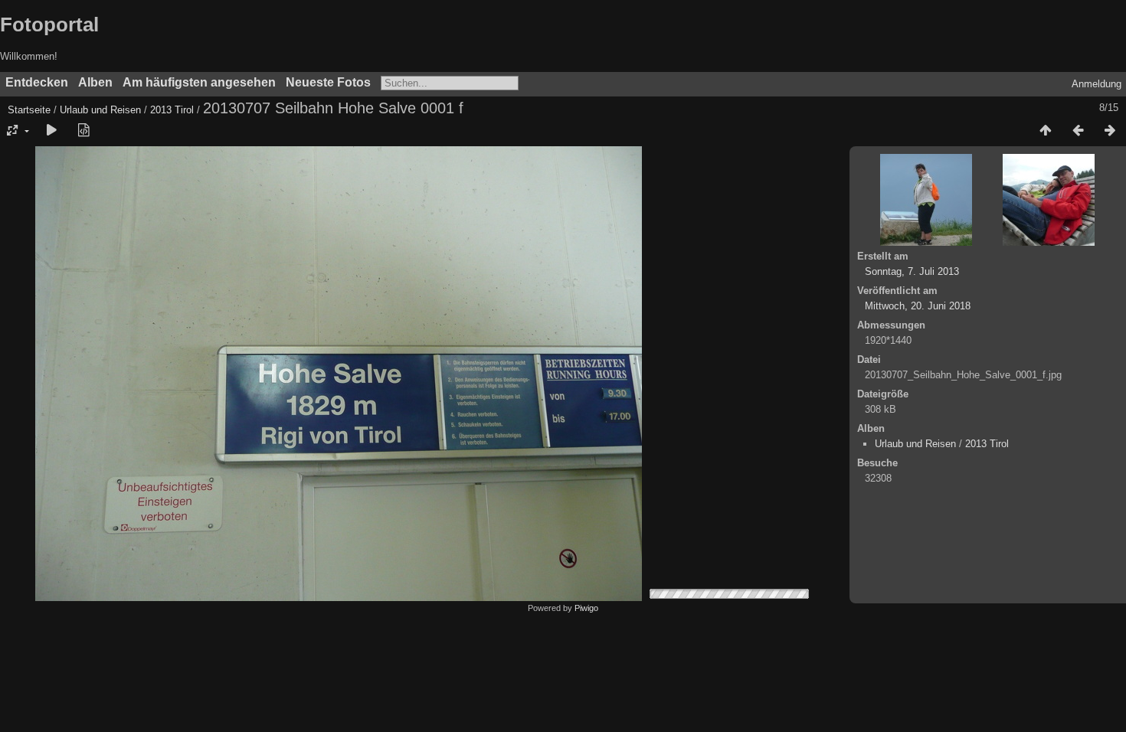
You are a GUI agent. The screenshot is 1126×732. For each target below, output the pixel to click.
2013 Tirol (172, 110)
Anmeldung (1096, 84)
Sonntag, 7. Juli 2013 (912, 271)
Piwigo (586, 608)
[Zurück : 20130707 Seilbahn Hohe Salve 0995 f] (1078, 131)
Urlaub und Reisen (100, 110)
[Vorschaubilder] (1045, 131)
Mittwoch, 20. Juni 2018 (918, 306)
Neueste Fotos (328, 82)
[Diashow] (51, 131)
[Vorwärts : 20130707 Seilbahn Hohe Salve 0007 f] (1110, 131)
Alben (95, 82)
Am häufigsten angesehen (199, 82)
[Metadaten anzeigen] (83, 131)
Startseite (29, 110)
